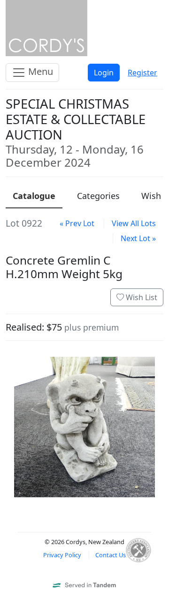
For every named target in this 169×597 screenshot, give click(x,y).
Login (104, 72)
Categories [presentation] (98, 195)
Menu (39, 71)
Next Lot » (138, 238)
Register (142, 72)
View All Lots (134, 223)
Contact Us (110, 555)
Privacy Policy (62, 555)
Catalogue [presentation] (34, 195)
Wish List (140, 297)
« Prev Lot (77, 223)
